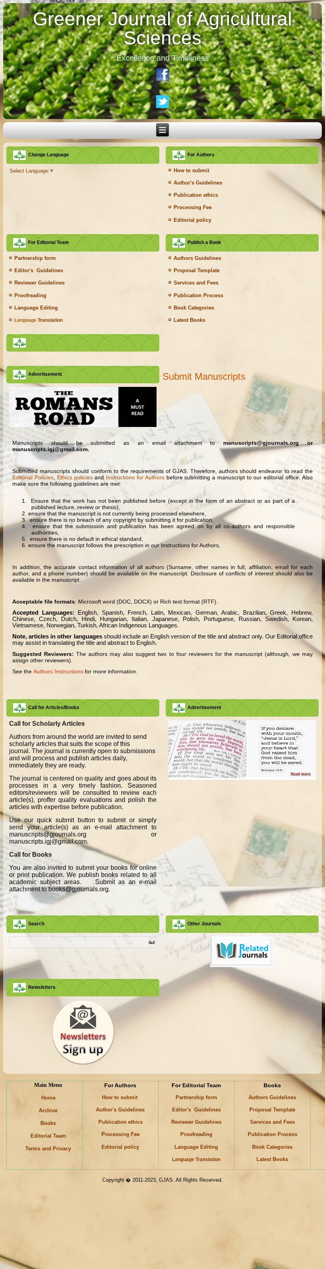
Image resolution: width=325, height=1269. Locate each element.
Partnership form (35, 258)
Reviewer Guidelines (39, 283)
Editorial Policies (33, 477)
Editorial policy (192, 220)
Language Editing (36, 308)
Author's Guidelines (198, 183)
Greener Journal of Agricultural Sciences (162, 28)
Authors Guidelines (197, 258)
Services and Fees (196, 283)
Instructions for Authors (135, 477)
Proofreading (30, 295)
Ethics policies (75, 477)
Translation (38, 320)
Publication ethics (196, 195)
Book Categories (194, 308)
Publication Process (198, 295)
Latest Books (189, 320)
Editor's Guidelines (38, 270)
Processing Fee (193, 207)
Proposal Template (197, 270)
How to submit (192, 170)
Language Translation (196, 1159)
